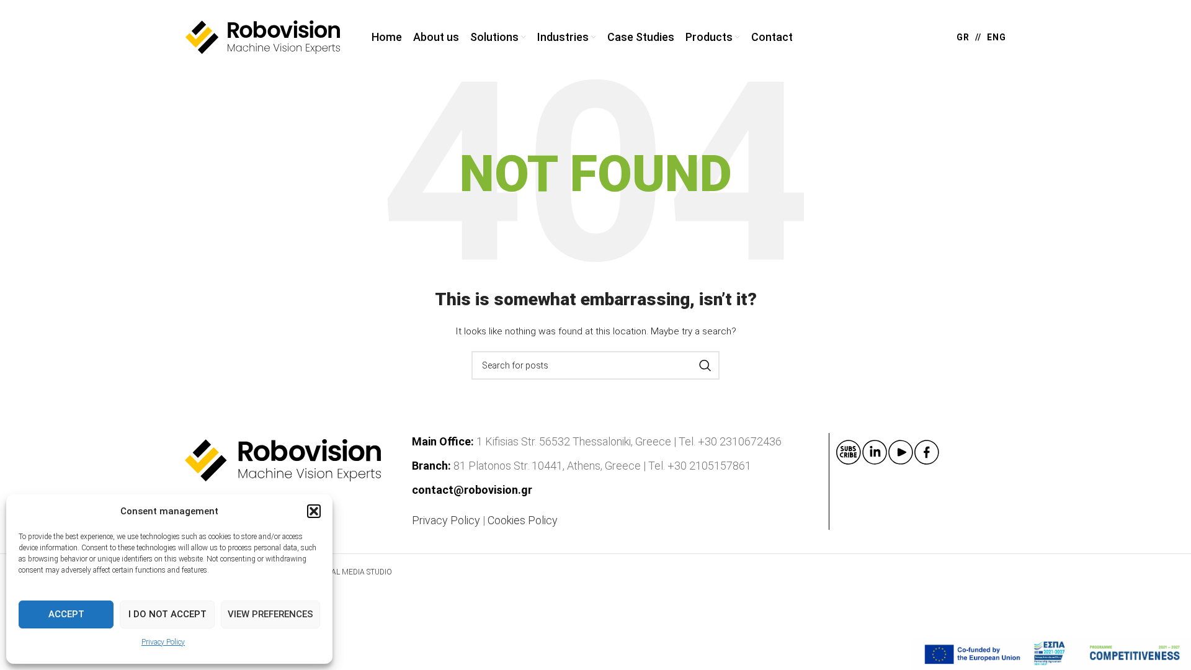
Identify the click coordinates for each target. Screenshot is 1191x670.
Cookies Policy (523, 520)
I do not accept (167, 614)
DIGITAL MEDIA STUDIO (351, 572)
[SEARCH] (705, 365)
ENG (996, 37)
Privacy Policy (163, 642)
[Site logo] (263, 37)
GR (963, 37)
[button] (314, 511)
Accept (66, 614)
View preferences (270, 614)
